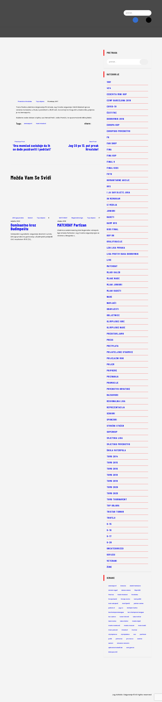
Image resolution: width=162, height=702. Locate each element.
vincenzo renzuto (123, 643)
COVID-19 (111, 106)
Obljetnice (113, 315)
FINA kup (111, 155)
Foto (109, 174)
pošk (110, 639)
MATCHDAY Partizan (71, 225)
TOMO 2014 (112, 456)
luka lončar (137, 617)
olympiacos (112, 634)
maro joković (113, 630)
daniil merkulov (135, 586)
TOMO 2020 (112, 487)
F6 (108, 137)
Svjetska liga (115, 438)
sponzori (112, 419)
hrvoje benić (112, 599)
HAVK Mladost (41, 123)
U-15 (109, 524)
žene (109, 567)
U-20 (109, 542)
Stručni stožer (115, 425)
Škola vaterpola (116, 450)
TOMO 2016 (112, 468)
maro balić (142, 625)
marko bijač (136, 621)
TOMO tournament (117, 499)
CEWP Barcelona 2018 (119, 100)
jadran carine (138, 603)
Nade (109, 296)
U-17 (109, 536)
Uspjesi (111, 554)
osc (134, 634)
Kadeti (110, 217)
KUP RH (110, 235)
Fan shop (112, 143)
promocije (113, 382)
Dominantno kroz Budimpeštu (23, 227)
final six (111, 595)
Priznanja (113, 376)
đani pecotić (112, 652)
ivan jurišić (137, 599)
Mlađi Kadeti (114, 290)
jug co (121, 608)
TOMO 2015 (112, 462)
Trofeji (111, 517)
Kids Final (112, 229)
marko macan (129, 625)
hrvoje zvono (125, 599)
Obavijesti (113, 309)
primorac (119, 639)
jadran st (111, 608)
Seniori (30, 218)
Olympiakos (125, 634)
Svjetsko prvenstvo (118, 444)
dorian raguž (112, 590)
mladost (125, 630)
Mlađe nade (113, 278)
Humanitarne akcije (118, 180)
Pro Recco (129, 639)
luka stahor (124, 621)
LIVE (109, 260)
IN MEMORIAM (113, 198)
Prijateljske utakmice (120, 352)
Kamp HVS (112, 223)
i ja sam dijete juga (118, 192)
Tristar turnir (115, 511)
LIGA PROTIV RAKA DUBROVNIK (123, 254)
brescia (123, 586)
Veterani (112, 560)
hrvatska (134, 595)
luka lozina (112, 621)
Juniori (111, 211)
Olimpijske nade (116, 327)
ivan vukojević (113, 603)
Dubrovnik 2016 (115, 118)
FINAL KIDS (112, 168)
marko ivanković (114, 625)
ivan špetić (126, 603)
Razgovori (112, 395)
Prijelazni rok (115, 358)
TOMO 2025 (112, 493)
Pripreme (112, 370)
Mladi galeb (113, 272)
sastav (139, 639)
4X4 (109, 88)
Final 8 (111, 161)
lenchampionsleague (116, 612)
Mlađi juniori (114, 284)
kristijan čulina (132, 608)
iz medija (112, 204)
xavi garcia (130, 648)
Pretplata (113, 346)
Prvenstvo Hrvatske (25, 101)
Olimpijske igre (116, 321)
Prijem (110, 364)
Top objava (40, 101)
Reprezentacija (116, 407)
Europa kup (113, 125)
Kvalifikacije (114, 241)
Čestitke (112, 112)
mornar (134, 630)
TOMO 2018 (112, 475)
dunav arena (125, 590)
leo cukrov (112, 617)
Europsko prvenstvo (118, 131)
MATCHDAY (63, 218)
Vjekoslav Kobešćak (115, 648)
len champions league (136, 612)
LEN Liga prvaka (18, 218)
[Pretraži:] (127, 62)
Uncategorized (115, 548)
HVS (109, 186)
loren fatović (124, 617)
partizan (143, 634)
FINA (109, 149)
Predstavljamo (115, 333)
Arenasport (28, 123)
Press (110, 339)
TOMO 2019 (112, 481)
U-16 (109, 530)
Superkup (112, 431)
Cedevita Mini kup (117, 94)
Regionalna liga (77, 218)
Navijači (111, 303)
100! (109, 82)
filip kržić (137, 590)
